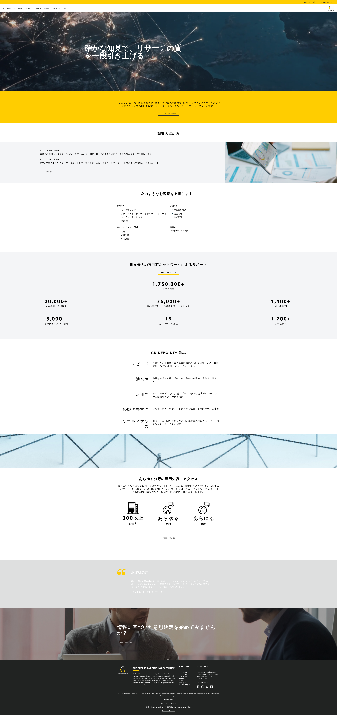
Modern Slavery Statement (168, 703)
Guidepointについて (168, 272)
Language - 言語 (309, 2)
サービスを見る (47, 172)
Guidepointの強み (168, 538)
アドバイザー (29, 8)
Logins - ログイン (326, 2)
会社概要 (38, 8)
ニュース (182, 681)
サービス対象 (7, 8)
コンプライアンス (184, 685)
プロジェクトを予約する (168, 113)
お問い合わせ (56, 8)
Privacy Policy (168, 699)
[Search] (65, 8)
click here (188, 707)
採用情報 (46, 8)
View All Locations (203, 683)
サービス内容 (18, 8)
